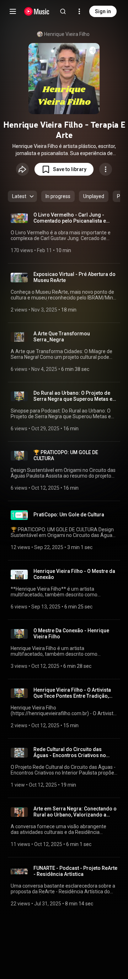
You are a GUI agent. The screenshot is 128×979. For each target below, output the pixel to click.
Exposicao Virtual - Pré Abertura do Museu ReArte (74, 277)
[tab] (58, 196)
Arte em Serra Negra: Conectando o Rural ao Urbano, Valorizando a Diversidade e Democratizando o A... (75, 812)
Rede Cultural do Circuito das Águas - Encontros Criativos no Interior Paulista (69, 752)
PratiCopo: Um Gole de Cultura (68, 514)
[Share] (22, 169)
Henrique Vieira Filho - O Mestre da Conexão (74, 574)
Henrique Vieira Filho (67, 34)
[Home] (36, 11)
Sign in (103, 11)
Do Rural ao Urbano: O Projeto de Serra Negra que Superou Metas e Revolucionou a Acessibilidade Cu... (75, 396)
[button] (64, 169)
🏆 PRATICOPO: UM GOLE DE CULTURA (65, 455)
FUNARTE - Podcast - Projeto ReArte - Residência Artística (75, 871)
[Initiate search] (63, 11)
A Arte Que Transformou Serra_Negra (61, 336)
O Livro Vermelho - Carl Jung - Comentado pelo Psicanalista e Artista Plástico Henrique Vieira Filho (70, 218)
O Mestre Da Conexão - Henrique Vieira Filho (71, 633)
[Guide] (13, 11)
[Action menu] (105, 169)
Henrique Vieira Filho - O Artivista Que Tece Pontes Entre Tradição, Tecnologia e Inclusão (72, 693)
